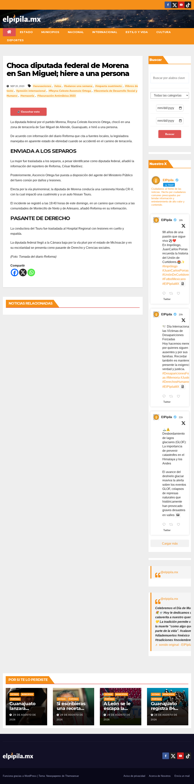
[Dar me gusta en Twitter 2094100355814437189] (179, 397)
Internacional (104, 32)
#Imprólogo (170, 266)
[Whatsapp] (31, 272)
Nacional (76, 32)
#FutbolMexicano (174, 279)
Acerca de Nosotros (160, 776)
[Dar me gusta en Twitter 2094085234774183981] (179, 525)
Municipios (50, 32)
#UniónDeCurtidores (176, 274)
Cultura (163, 32)
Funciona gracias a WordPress (20, 776)
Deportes (15, 40)
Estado (26, 32)
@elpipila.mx (169, 572)
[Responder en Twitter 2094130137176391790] (164, 294)
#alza (57, 86)
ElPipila (166, 220)
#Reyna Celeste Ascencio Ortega (70, 90)
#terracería (27, 95)
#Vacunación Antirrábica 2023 (56, 95)
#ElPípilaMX (170, 283)
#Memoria (173, 377)
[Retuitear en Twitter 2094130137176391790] (172, 294)
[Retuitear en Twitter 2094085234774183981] (172, 525)
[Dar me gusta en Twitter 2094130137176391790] (179, 294)
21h (181, 417)
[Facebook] (14, 272)
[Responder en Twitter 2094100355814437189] (164, 397)
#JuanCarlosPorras (175, 270)
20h (181, 314)
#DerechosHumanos (176, 381)
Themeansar (72, 776)
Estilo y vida (137, 32)
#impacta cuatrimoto (108, 86)
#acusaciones (42, 86)
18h (181, 220)
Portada (15, 699)
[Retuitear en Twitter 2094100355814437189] (172, 397)
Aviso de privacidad (134, 776)
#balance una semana (78, 86)
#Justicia (186, 377)
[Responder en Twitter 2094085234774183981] (164, 525)
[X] (23, 272)
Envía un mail (182, 776)
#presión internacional (30, 90)
